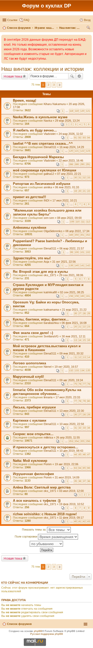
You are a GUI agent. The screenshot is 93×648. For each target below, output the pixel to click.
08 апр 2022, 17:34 (77, 231)
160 (82, 296)
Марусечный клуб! (28, 377)
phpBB (38, 631)
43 (88, 521)
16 (88, 340)
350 (77, 235)
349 (71, 235)
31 (80, 177)
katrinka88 (50, 292)
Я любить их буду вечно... (35, 130)
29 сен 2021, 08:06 (71, 275)
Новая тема (13, 76)
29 (88, 313)
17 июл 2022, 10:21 (64, 200)
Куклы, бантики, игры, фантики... (41, 319)
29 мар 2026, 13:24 (67, 120)
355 (82, 441)
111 (82, 221)
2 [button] (48, 84)
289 (77, 164)
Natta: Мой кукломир (30, 461)
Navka (48, 120)
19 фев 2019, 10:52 (71, 504)
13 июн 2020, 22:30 (71, 410)
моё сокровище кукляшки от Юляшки (44, 170)
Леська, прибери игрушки (34, 407)
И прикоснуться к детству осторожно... (45, 447)
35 (75, 481)
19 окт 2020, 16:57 (66, 366)
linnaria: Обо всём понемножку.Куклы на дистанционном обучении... (47, 392)
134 (82, 370)
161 (88, 296)
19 (75, 191)
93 (84, 137)
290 (82, 164)
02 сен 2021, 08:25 (72, 292)
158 (71, 296)
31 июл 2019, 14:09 (67, 477)
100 (77, 252)
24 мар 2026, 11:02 (71, 133)
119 (77, 111)
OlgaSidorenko (53, 231)
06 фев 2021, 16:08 (74, 322)
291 (88, 164)
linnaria (48, 397)
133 (77, 370)
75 (75, 384)
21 (84, 191)
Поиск (72, 76)
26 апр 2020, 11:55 (68, 437)
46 (84, 454)
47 (88, 454)
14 (80, 340)
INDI (46, 200)
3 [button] (54, 84)
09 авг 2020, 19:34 (71, 380)
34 (88, 428)
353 (71, 441)
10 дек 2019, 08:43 (71, 450)
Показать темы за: (34, 529)
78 (88, 384)
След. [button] (59, 85)
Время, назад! (24, 100)
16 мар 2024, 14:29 (71, 147)
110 (77, 221)
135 (88, 370)
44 (75, 454)
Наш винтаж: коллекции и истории (42, 69)
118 (71, 111)
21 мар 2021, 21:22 (74, 309)
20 (80, 191)
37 (84, 481)
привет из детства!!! (29, 197)
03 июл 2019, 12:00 (71, 490)
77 (84, 384)
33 (88, 177)
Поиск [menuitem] (88, 28)
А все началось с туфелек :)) (36, 501)
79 (84, 401)
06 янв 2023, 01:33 (67, 187)
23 (88, 326)
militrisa (48, 437)
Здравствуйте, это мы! (32, 258)
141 (82, 265)
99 (71, 252)
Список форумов (19, 623)
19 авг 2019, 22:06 (66, 464)
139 (71, 265)
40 (75, 521)
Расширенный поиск (79, 76)
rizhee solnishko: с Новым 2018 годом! (45, 514)
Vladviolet (50, 133)
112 (88, 221)
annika (48, 187)
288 (71, 164)
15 (84, 340)
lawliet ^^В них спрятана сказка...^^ (43, 143)
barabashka (51, 322)
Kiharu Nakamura (55, 104)
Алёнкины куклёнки (29, 227)
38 (88, 481)
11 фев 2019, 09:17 (71, 517)
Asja (46, 261)
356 (88, 441)
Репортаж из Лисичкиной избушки (41, 184)
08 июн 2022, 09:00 (69, 217)
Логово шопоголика (29, 363)
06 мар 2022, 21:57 (71, 248)
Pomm (48, 464)
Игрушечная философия (33, 474)
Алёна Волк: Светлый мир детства (42, 487)
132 (71, 370)
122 (82, 151)
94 (88, 137)
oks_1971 (50, 275)
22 (88, 191)
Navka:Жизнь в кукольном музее (40, 117)
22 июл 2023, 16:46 (71, 160)
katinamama (51, 309)
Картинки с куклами (29, 420)
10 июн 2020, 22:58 (71, 424)
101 (82, 252)
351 (82, 235)
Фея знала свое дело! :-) (33, 333)
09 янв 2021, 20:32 (71, 353)
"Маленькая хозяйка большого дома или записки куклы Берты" (47, 212)
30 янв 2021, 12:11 (74, 336)
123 (88, 151)
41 (80, 521)
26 (75, 313)
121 (88, 111)
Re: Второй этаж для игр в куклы (40, 272)
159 (77, 296)
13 (75, 340)
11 (75, 357)
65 (84, 468)
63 (75, 468)
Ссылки (12, 20)
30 (75, 177)
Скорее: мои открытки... (33, 434)
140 (77, 265)
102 (88, 252)
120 (82, 111)
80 (88, 401)
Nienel (47, 366)
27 (80, 313)
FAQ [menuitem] (26, 20)
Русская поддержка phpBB (46, 633)
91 (75, 137)
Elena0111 (50, 147)
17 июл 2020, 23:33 (68, 397)
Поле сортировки (26, 536)
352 (88, 235)
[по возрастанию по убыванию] (46, 544)
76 (80, 384)
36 (80, 481)
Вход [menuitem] (87, 20)
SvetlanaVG (51, 336)
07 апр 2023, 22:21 (69, 173)
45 (80, 454)
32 (84, 177)
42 (84, 521)
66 (88, 468)
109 (72, 221)
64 (80, 468)
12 (80, 357)
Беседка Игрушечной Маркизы (38, 157)
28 (84, 313)
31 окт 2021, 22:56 (64, 261)
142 (88, 265)
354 (77, 441)
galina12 (49, 173)
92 (80, 137)
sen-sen (49, 217)
